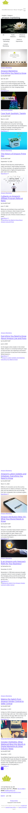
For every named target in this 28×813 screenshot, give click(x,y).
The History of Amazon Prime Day (13, 154)
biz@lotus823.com (10, 790)
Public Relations (13, 35)
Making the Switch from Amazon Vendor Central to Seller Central (12, 701)
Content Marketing (6, 45)
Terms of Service (23, 807)
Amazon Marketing (6, 68)
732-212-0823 (21, 789)
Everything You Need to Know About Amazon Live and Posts (13, 337)
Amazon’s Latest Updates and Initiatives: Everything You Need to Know (13, 476)
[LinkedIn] (1, 796)
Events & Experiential (19, 40)
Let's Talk (8, 796)
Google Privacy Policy (11, 807)
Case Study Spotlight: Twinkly (13, 113)
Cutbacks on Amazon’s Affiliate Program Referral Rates (12, 198)
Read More (4, 91)
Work (6, 10)
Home (3, 10)
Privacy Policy (14, 800)
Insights (20, 10)
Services (10, 10)
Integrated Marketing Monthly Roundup (12, 739)
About (15, 10)
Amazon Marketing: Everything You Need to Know (13, 72)
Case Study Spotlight (7, 110)
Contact (19, 792)
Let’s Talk (24, 9)
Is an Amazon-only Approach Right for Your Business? (13, 562)
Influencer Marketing (22, 35)
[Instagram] (2, 795)
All (3, 35)
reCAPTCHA (24, 805)
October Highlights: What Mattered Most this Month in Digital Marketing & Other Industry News (13, 745)
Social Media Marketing (6, 40)
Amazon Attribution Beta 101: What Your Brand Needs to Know (13, 518)
